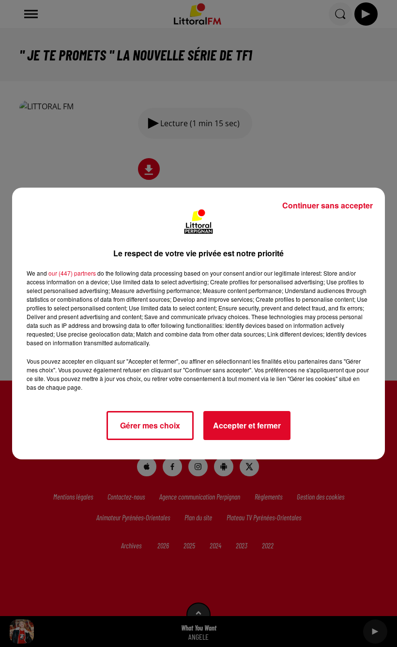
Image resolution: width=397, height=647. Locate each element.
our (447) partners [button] (72, 273)
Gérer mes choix (150, 425)
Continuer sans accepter (327, 205)
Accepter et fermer (247, 425)
